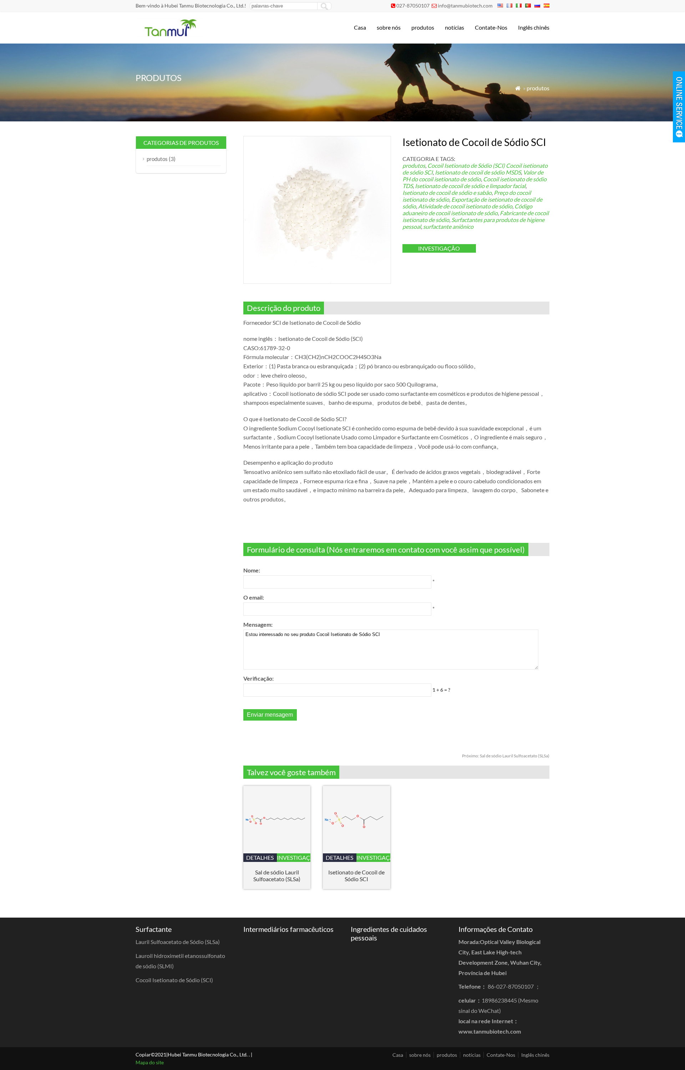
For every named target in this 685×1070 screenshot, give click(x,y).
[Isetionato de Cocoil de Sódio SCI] (356, 851)
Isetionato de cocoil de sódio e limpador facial (470, 185)
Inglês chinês (533, 27)
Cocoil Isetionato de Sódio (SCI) (466, 165)
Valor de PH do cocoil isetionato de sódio (472, 175)
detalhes (260, 857)
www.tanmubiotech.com (489, 1031)
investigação (439, 248)
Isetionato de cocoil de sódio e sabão (447, 192)
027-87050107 (413, 5)
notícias (454, 27)
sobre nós (389, 27)
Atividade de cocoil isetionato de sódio (465, 206)
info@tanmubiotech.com (465, 5)
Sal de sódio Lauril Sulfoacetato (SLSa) (505, 755)
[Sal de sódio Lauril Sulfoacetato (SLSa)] (277, 851)
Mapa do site (150, 1062)
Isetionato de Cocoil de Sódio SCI (356, 875)
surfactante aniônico (448, 226)
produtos (422, 27)
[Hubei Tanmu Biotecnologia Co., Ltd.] (170, 34)
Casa (360, 27)
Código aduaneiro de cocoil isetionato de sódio (467, 209)
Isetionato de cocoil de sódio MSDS (478, 172)
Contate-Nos (491, 27)
